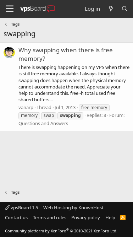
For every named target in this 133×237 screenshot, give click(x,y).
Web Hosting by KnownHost (73, 207)
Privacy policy (85, 217)
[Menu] (9, 9)
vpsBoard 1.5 (24, 207)
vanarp (25, 107)
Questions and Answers (43, 123)
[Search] (125, 8)
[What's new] (110, 8)
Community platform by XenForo (61, 230)
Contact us (16, 217)
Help (110, 217)
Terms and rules (49, 217)
